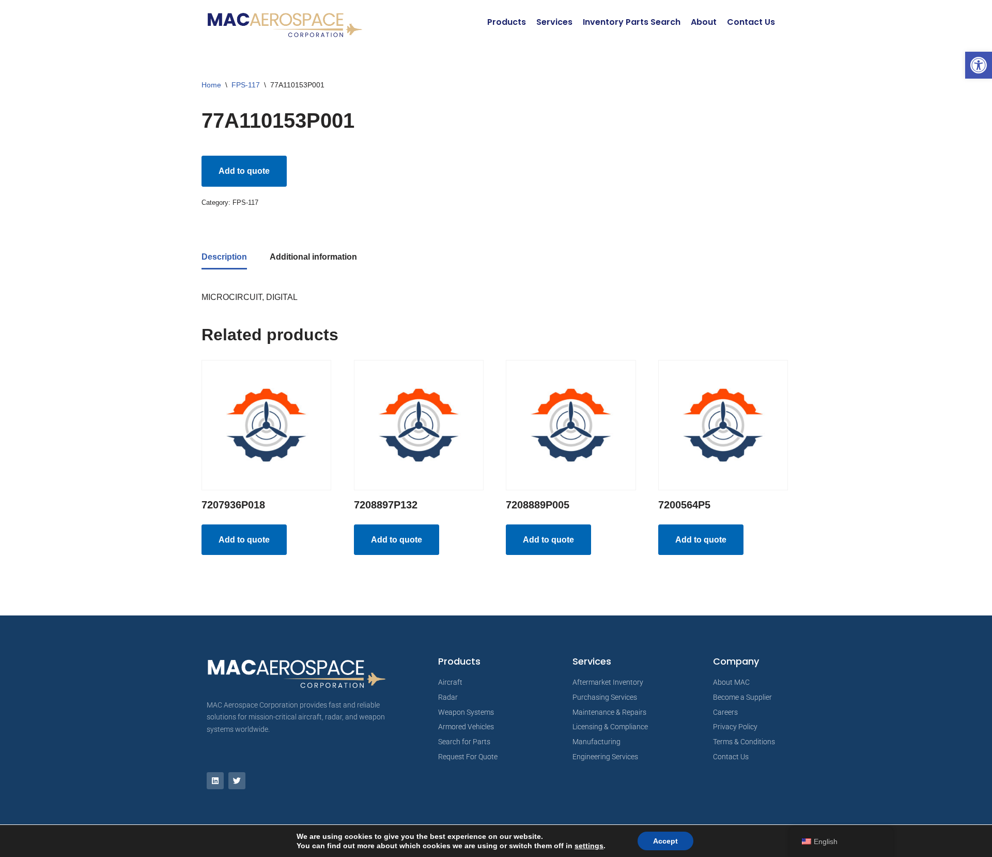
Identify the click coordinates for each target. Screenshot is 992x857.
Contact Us (751, 22)
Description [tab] (224, 256)
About (704, 22)
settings (589, 845)
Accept (665, 841)
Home (211, 85)
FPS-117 (245, 85)
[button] (978, 65)
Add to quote (244, 171)
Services (554, 22)
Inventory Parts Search (631, 22)
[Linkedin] (215, 780)
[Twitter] (236, 780)
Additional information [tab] (313, 256)
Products (506, 22)
